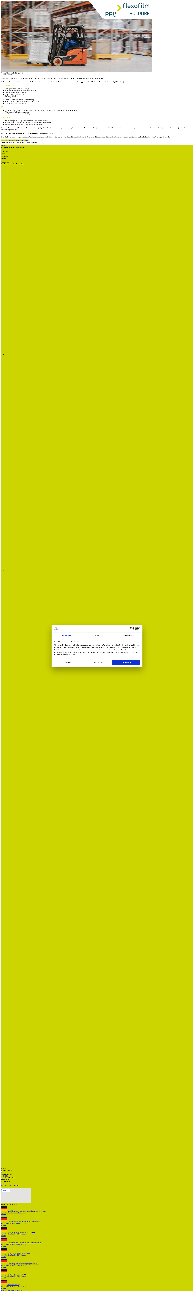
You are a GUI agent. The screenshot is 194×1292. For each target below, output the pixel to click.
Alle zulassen (126, 662)
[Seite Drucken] (99, 1165)
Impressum (4, 1290)
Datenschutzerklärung (15, 1290)
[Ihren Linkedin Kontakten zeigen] (99, 787)
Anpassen (95, 662)
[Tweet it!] (99, 976)
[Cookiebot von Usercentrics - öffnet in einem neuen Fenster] (131, 628)
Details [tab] (97, 635)
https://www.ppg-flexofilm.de (10, 1185)
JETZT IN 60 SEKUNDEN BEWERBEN (14, 140)
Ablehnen (68, 662)
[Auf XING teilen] (99, 571)
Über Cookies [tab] (127, 635)
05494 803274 (5, 1176)
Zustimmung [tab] (66, 635)
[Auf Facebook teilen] (99, 354)
